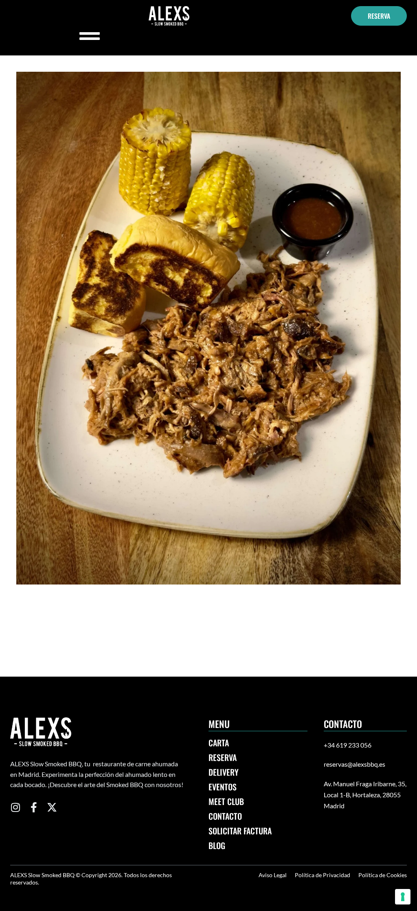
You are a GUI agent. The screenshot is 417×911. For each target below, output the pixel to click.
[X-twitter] (52, 807)
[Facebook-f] (34, 807)
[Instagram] (15, 807)
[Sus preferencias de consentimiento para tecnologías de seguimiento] (402, 896)
